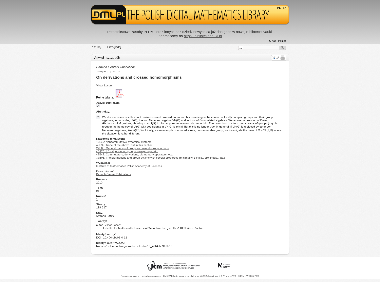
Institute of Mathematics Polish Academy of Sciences (129, 165)
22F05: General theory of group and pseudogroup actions (132, 148)
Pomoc (282, 40)
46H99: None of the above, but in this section (124, 145)
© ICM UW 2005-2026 (248, 276)
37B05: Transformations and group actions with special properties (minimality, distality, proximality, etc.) (160, 157)
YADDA (203, 276)
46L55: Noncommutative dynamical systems (123, 141)
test (240, 48)
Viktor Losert (104, 85)
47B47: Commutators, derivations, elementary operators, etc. (134, 154)
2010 (99, 71)
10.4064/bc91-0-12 (115, 237)
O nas (272, 40)
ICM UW (166, 276)
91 (105, 71)
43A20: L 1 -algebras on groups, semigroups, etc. (127, 151)
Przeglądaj (114, 47)
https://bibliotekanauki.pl (203, 36)
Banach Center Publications (116, 67)
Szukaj (96, 47)
